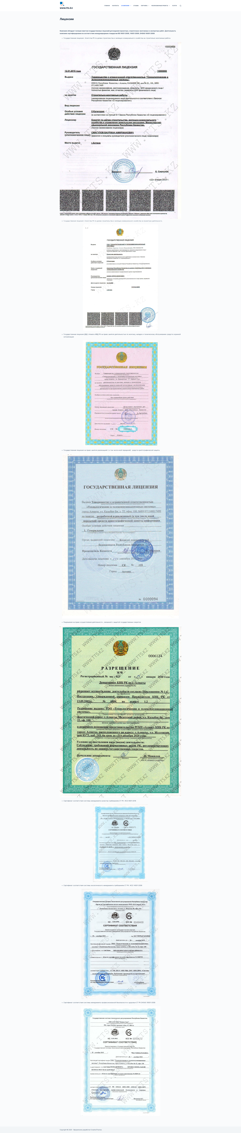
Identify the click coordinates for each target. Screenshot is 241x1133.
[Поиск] (180, 5)
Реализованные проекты (159, 5)
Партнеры (144, 5)
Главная (107, 5)
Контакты (115, 5)
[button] (131, 6)
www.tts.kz (66, 7)
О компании (125, 5)
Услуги (174, 5)
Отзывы (136, 5)
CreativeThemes (96, 1130)
